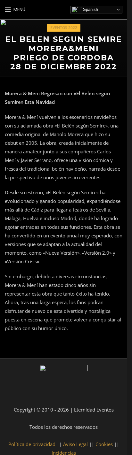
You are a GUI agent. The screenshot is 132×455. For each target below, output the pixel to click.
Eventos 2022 (63, 27)
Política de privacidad (31, 444)
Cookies (104, 444)
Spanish (90, 9)
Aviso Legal (75, 444)
